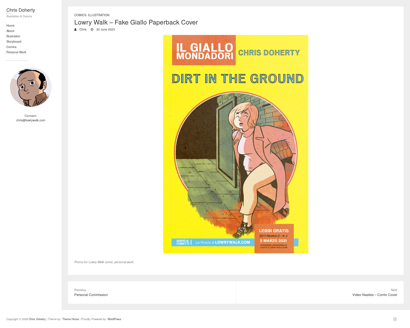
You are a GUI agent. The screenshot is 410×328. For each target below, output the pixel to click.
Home (10, 25)
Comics (11, 47)
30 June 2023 (105, 29)
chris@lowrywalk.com (30, 120)
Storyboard (13, 41)
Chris (82, 29)
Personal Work (16, 52)
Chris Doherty (20, 9)
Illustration (13, 36)
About (10, 31)
